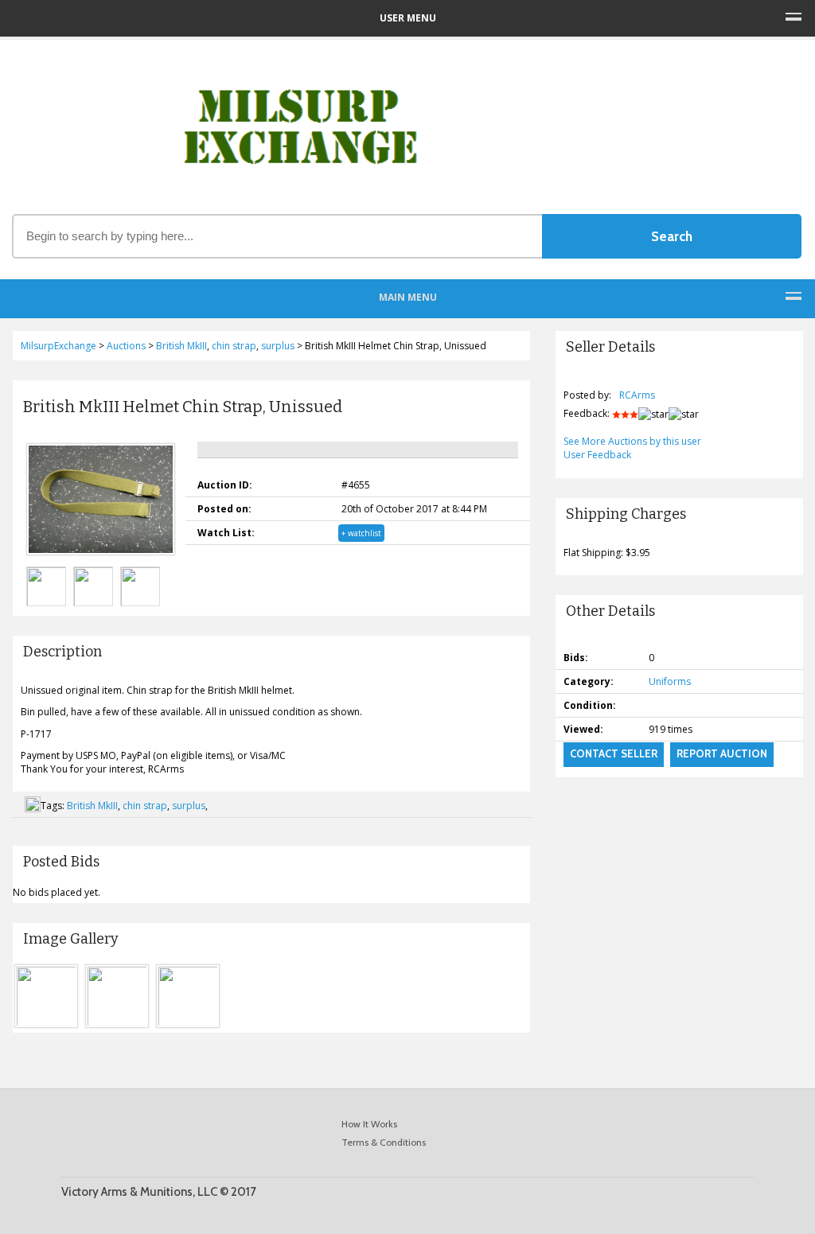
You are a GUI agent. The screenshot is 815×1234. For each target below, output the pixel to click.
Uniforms (670, 681)
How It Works (369, 1124)
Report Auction (722, 753)
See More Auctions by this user (632, 441)
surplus (188, 805)
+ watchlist (361, 533)
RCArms (637, 395)
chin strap (145, 805)
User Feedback (597, 454)
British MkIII (92, 805)
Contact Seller (613, 753)
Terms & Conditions (383, 1142)
